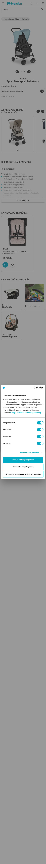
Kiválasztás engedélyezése (23, 467)
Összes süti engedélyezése (23, 460)
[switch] (40, 429)
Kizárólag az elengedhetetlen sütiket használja (23, 474)
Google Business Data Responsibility (25, 413)
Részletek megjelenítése (29, 452)
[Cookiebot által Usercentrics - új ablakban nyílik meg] (33, 388)
